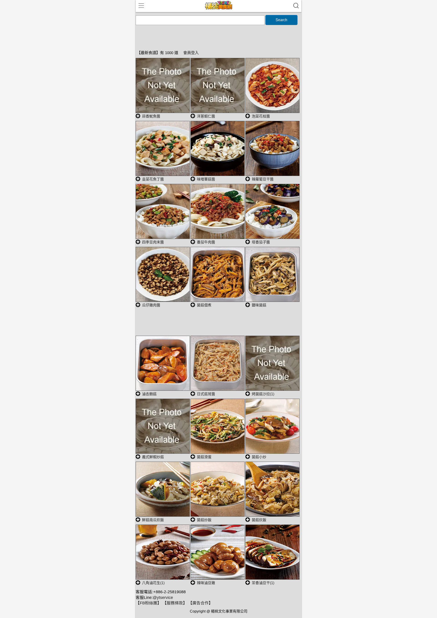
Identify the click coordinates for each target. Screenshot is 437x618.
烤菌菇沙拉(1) (263, 394)
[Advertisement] (218, 324)
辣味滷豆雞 (206, 583)
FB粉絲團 (148, 603)
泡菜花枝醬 (261, 116)
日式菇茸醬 (206, 394)
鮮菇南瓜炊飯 (153, 520)
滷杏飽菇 (149, 394)
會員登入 (191, 52)
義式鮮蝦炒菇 (153, 457)
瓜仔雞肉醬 (151, 305)
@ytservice (163, 597)
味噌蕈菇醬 (206, 179)
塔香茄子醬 (261, 242)
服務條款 (175, 603)
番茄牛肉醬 (206, 242)
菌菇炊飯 (259, 520)
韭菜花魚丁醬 (153, 179)
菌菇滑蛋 (204, 457)
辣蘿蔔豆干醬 (263, 179)
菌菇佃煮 (204, 305)
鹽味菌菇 (259, 305)
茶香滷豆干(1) (263, 583)
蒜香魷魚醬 (151, 116)
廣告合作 (200, 603)
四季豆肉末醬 (153, 242)
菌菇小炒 (259, 457)
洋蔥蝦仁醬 (206, 116)
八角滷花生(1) (153, 583)
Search (281, 20)
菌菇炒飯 (204, 520)
